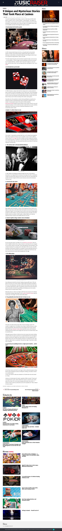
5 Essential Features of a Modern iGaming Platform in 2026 (31, 477)
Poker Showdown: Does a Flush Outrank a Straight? (31, 443)
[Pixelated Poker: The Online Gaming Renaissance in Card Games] (12, 416)
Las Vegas (15, 138)
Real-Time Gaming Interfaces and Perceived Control (29, 500)
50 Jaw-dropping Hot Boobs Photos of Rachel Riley (51, 42)
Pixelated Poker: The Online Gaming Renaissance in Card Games (10, 424)
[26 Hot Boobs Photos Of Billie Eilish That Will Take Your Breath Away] (50, 16)
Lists (19, 5)
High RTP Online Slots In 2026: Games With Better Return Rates (30, 466)
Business (35, 5)
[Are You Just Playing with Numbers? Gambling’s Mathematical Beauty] (12, 402)
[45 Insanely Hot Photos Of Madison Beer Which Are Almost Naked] (44, 73)
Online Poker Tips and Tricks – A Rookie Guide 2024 (30, 427)
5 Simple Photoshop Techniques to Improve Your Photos (52, 87)
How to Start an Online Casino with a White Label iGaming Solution (30, 488)
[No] (55, 529)
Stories (15, 5)
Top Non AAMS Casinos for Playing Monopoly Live (29, 407)
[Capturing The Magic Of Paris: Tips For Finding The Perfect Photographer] (44, 84)
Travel (46, 5)
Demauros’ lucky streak (17, 329)
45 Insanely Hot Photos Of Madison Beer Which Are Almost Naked (52, 72)
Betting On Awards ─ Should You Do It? (30, 510)
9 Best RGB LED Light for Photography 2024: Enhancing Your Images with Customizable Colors (53, 80)
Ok (53, 529)
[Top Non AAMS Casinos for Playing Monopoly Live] (31, 400)
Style (39, 5)
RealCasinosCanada (9, 103)
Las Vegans (14, 386)
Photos (22, 5)
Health (42, 5)
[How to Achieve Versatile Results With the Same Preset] (44, 77)
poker (6, 64)
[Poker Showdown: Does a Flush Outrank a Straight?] (31, 435)
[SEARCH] (58, 2)
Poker (23, 386)
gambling (9, 386)
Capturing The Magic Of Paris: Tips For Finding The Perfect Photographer (53, 83)
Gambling (4, 422)
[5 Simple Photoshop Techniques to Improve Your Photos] (44, 87)
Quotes (30, 5)
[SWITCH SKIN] (3, 2)
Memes (27, 5)
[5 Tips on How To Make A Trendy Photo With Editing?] (44, 91)
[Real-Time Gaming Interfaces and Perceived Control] (11, 503)
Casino (23, 405)
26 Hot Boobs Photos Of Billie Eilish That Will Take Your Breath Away (52, 64)
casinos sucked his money (28, 293)
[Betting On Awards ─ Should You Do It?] (11, 515)
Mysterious (19, 386)
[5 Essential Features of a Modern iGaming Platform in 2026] (11, 481)
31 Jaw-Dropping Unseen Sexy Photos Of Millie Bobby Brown (53, 95)
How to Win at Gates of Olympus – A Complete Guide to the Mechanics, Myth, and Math (30, 455)
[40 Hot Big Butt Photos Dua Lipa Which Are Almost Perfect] (44, 68)
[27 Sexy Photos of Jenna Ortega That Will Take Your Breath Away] (50, 56)
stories (26, 386)
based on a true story (27, 242)
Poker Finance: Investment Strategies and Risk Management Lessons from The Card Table (12, 445)
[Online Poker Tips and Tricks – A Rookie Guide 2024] (31, 418)
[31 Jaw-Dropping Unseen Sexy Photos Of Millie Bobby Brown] (44, 95)
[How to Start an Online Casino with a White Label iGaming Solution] (11, 492)
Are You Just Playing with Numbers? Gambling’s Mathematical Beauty (10, 410)
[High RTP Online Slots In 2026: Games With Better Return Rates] (11, 470)
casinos (4, 386)
